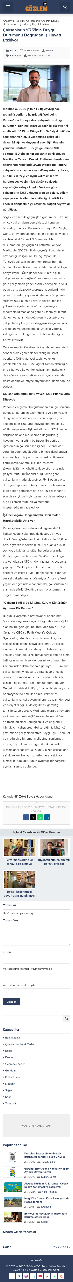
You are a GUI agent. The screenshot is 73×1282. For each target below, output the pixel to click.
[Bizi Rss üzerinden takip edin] (61, 1276)
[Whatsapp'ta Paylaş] (40, 817)
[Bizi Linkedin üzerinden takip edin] (33, 1276)
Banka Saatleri (13, 1037)
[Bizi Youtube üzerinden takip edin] (40, 1276)
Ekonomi (10, 1057)
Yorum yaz (15, 55)
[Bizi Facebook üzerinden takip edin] (12, 1276)
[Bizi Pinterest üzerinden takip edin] (47, 1276)
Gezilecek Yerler (15, 1064)
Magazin (10, 1083)
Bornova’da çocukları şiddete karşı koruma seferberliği (46, 1215)
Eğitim (8, 1050)
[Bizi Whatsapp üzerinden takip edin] (54, 1276)
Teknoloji (10, 1103)
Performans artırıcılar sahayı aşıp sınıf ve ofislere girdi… (19, 863)
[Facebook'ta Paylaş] (26, 817)
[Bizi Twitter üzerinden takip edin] (19, 1276)
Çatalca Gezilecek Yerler (19, 1044)
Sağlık (20, 20)
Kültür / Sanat (13, 1077)
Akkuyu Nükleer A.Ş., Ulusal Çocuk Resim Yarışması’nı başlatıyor (46, 1185)
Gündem (10, 1070)
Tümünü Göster (62, 1247)
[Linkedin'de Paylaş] (47, 817)
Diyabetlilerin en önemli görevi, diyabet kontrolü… (54, 863)
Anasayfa (8, 20)
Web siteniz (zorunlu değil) (18, 985)
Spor (8, 1097)
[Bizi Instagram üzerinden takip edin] (26, 1276)
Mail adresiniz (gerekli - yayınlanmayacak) (27, 969)
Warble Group (39, 1269)
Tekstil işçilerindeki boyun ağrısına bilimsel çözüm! (19, 895)
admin (49, 50)
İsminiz (7, 952)
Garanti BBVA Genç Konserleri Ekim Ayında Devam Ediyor (46, 1170)
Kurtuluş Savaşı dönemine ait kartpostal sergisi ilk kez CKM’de (45, 1155)
